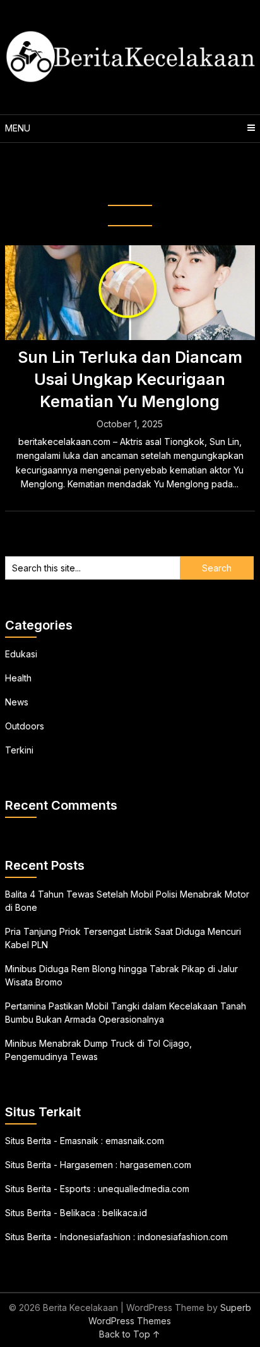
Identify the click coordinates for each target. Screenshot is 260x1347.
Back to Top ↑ (129, 1334)
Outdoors (24, 726)
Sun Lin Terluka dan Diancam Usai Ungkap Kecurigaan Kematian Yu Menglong (130, 379)
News (16, 702)
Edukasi (21, 654)
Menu (17, 128)
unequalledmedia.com (143, 1188)
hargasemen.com (155, 1164)
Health (18, 678)
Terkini (19, 750)
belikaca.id (124, 1212)
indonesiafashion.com (183, 1236)
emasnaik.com (134, 1140)
